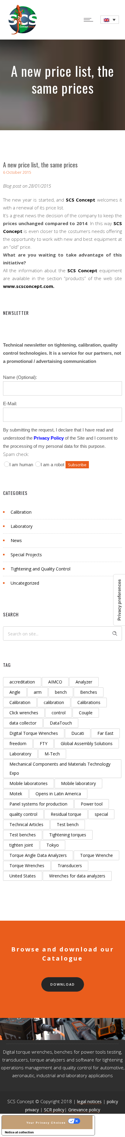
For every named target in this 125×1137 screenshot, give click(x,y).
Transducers (70, 865)
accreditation (22, 682)
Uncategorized (25, 583)
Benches (88, 692)
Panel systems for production (38, 804)
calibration (54, 702)
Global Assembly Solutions (87, 743)
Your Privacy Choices (46, 1122)
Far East (105, 733)
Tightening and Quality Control (40, 569)
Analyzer (84, 682)
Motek (15, 793)
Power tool (92, 804)
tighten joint (21, 845)
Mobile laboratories (28, 783)
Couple (86, 712)
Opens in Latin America (58, 793)
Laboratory (21, 526)
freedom (17, 743)
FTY (43, 743)
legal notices (89, 1101)
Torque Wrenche (96, 855)
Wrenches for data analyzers (77, 876)
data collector (22, 723)
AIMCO (55, 682)
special (101, 814)
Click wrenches (23, 712)
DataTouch (61, 723)
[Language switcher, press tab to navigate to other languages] (109, 20)
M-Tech (52, 754)
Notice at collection (19, 1132)
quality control (23, 814)
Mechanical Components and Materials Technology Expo (59, 768)
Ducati (77, 733)
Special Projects (26, 554)
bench (61, 692)
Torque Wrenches (26, 865)
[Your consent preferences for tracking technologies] (119, 599)
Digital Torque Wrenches (33, 733)
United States (22, 876)
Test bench (68, 824)
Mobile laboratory (78, 783)
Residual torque (66, 814)
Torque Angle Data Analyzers (38, 855)
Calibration (21, 512)
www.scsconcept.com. (28, 286)
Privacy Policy (49, 438)
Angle (14, 692)
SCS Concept (80, 200)
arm (38, 692)
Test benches (22, 835)
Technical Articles (26, 824)
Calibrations (88, 702)
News (16, 540)
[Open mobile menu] (90, 20)
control (59, 712)
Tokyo (52, 845)
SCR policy (54, 1110)
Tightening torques (67, 835)
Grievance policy (84, 1110)
